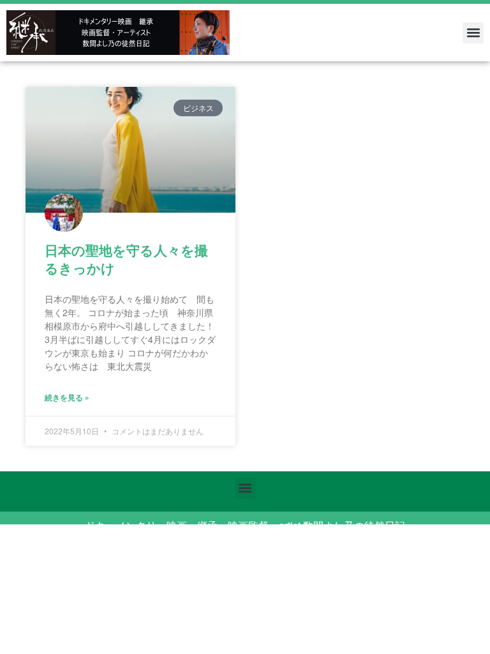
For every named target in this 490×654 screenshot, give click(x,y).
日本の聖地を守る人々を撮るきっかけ (126, 258)
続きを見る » (67, 397)
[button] (473, 32)
